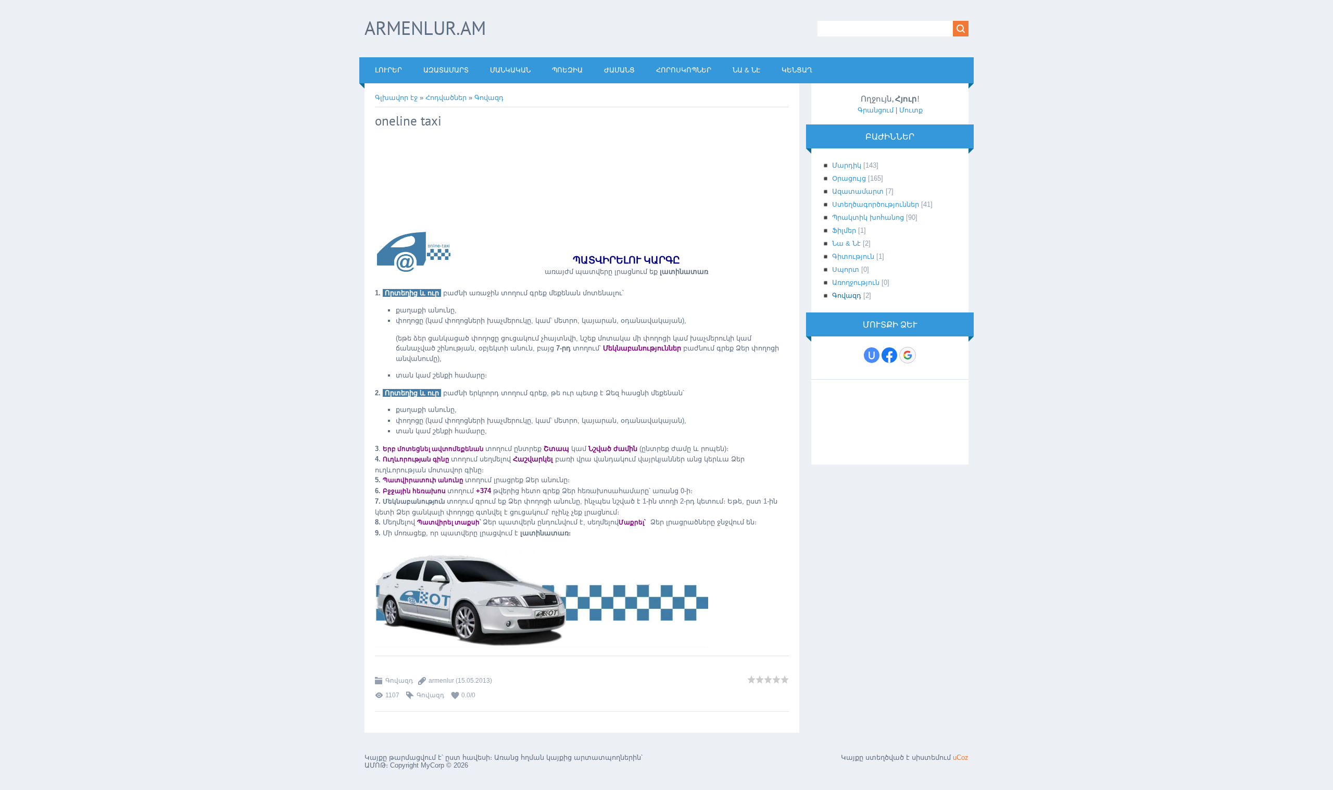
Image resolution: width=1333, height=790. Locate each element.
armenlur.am (425, 28)
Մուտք (911, 110)
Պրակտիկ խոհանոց (868, 217)
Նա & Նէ (846, 243)
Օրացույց (849, 178)
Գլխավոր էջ (396, 98)
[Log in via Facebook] (889, 355)
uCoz (961, 757)
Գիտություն (853, 256)
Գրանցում (876, 110)
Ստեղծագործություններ (875, 204)
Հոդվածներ (446, 98)
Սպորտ (845, 269)
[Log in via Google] (907, 355)
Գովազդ (489, 98)
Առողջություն (855, 282)
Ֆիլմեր (844, 230)
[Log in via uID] (871, 355)
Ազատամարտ (858, 191)
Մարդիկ (846, 165)
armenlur (441, 680)
